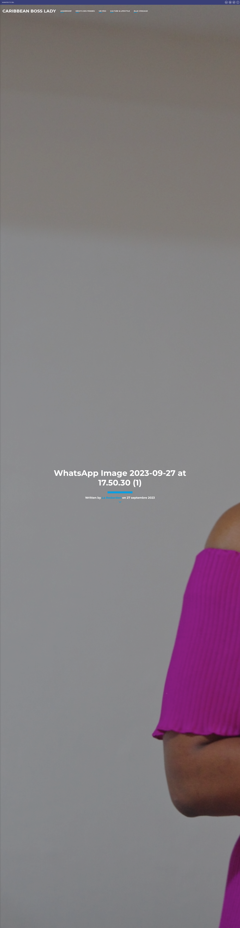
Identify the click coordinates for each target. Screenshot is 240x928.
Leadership (66, 11)
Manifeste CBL (8, 2)
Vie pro (102, 11)
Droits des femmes (85, 11)
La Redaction (111, 497)
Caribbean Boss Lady (29, 10)
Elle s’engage (141, 11)
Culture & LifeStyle (120, 11)
